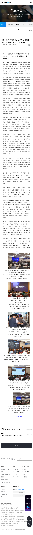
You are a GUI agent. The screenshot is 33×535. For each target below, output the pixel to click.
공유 (30, 45)
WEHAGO (15, 474)
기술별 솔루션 (4, 479)
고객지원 (24, 477)
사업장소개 (25, 469)
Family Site (19, 459)
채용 (23, 474)
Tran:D (17, 24)
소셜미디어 (4, 494)
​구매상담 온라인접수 (19, 492)
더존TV (23, 24)
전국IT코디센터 (19, 495)
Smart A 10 (16, 477)
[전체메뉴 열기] (31, 2)
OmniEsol (15, 469)
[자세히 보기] (19, 416)
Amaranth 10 (16, 472)
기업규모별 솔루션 (5, 482)
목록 (16, 445)
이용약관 (13, 459)
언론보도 (3, 24)
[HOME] (18, 30)
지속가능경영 (25, 472)
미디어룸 (23, 30)
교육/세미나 (11, 24)
